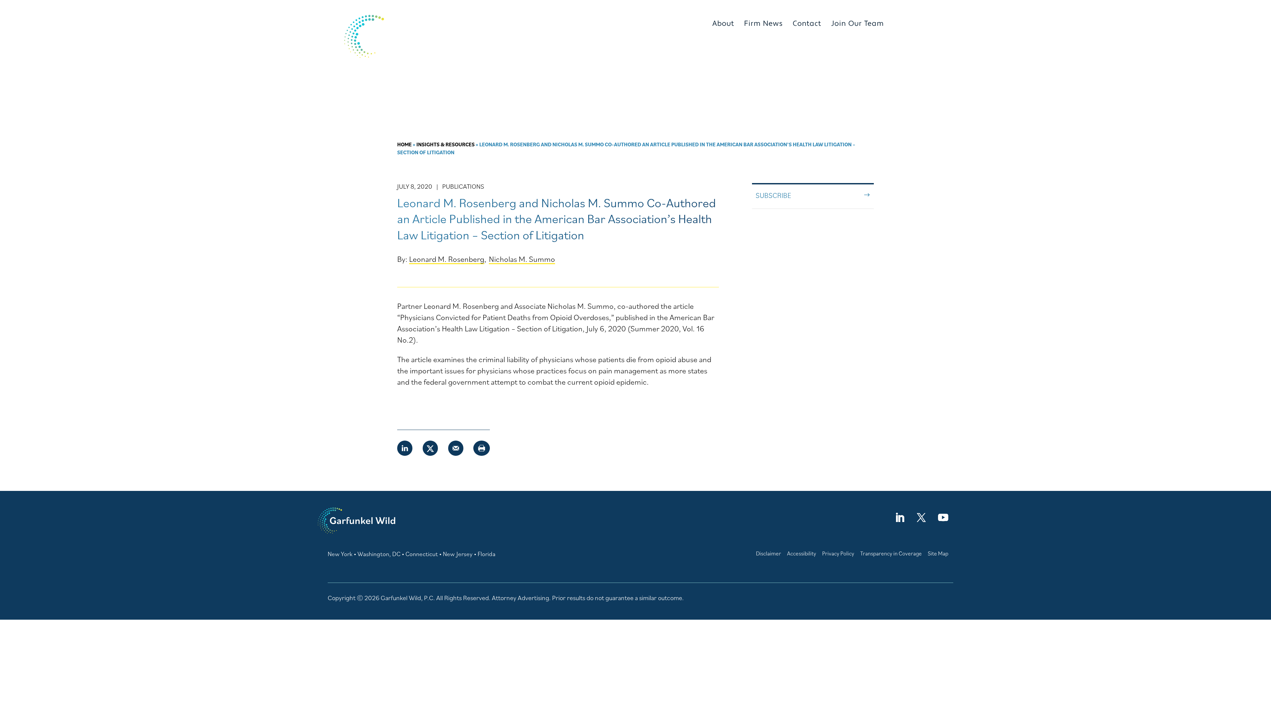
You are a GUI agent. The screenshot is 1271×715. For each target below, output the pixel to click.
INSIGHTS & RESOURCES (831, 49)
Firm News (763, 23)
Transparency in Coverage (891, 553)
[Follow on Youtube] (943, 517)
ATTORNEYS (691, 49)
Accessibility (801, 553)
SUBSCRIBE (773, 195)
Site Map (938, 553)
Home (404, 144)
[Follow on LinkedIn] (900, 518)
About (723, 23)
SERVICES (748, 49)
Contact (807, 23)
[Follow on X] (921, 518)
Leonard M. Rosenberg (446, 259)
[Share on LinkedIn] (405, 448)
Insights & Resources (445, 144)
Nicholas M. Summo (522, 259)
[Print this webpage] (481, 448)
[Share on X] (431, 448)
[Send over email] (456, 448)
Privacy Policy (838, 553)
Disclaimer (768, 553)
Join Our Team (857, 23)
